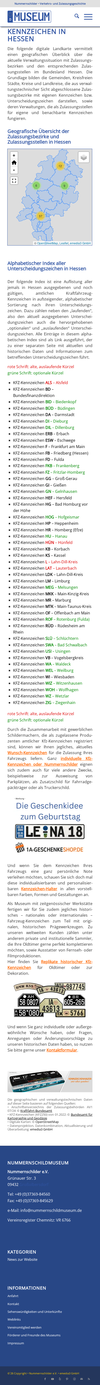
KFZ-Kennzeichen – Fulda (38, 459)
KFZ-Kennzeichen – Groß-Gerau (45, 478)
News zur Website (22, 1259)
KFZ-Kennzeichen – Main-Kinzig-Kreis (51, 593)
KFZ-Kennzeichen (40, 382)
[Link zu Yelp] (59, 1379)
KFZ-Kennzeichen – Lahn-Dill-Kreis (48, 574)
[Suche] (74, 16)
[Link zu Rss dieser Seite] (88, 1379)
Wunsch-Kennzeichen (27, 752)
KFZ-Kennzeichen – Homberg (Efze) (48, 530)
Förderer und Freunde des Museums (34, 1335)
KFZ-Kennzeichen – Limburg (41, 581)
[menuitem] (74, 16)
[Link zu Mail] (81, 1379)
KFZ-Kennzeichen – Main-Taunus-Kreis (52, 606)
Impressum (16, 1343)
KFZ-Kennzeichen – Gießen (39, 485)
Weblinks (14, 1319)
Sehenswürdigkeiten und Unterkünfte (35, 1311)
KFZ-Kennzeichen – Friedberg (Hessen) (50, 453)
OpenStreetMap (47, 243)
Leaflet (63, 243)
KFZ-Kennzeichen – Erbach (41, 433)
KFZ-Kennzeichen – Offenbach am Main (51, 613)
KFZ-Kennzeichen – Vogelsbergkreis (48, 657)
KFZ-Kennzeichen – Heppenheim (45, 523)
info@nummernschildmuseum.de (51, 1210)
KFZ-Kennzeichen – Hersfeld (42, 498)
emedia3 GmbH (80, 243)
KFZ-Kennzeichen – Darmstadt (44, 414)
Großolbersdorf (33, 1184)
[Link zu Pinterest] (67, 1379)
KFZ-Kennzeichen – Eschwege (44, 440)
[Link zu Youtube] (52, 1379)
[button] (60, 166)
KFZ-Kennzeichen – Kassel (39, 555)
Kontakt (13, 1304)
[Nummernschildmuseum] (41, 16)
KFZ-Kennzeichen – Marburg (42, 600)
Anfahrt (13, 1296)
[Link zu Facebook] (45, 1379)
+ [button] (14, 155)
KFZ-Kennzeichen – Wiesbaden (43, 677)
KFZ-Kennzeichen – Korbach (41, 549)
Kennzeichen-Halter (39, 888)
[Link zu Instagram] (74, 1379)
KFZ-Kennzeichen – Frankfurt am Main (49, 446)
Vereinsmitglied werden (25, 1327)
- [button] (14, 169)
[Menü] (85, 16)
